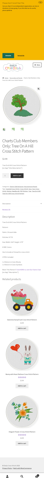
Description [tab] (6, 204)
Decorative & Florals (16, 78)
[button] (38, 88)
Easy (30, 189)
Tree (29, 191)
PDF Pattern (24, 191)
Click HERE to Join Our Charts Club (28, 270)
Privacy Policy (7, 468)
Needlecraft (15, 191)
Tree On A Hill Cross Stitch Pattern (13, 193)
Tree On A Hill (36, 191)
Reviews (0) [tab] (6, 210)
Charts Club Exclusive (16, 187)
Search (22, 476)
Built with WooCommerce (22, 468)
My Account (7, 476)
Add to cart (17, 176)
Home (6, 78)
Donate (8, 55)
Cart (33, 474)
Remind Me (21, 55)
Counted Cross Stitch (12, 189)
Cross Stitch (24, 189)
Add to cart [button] (22, 328)
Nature (9, 191)
